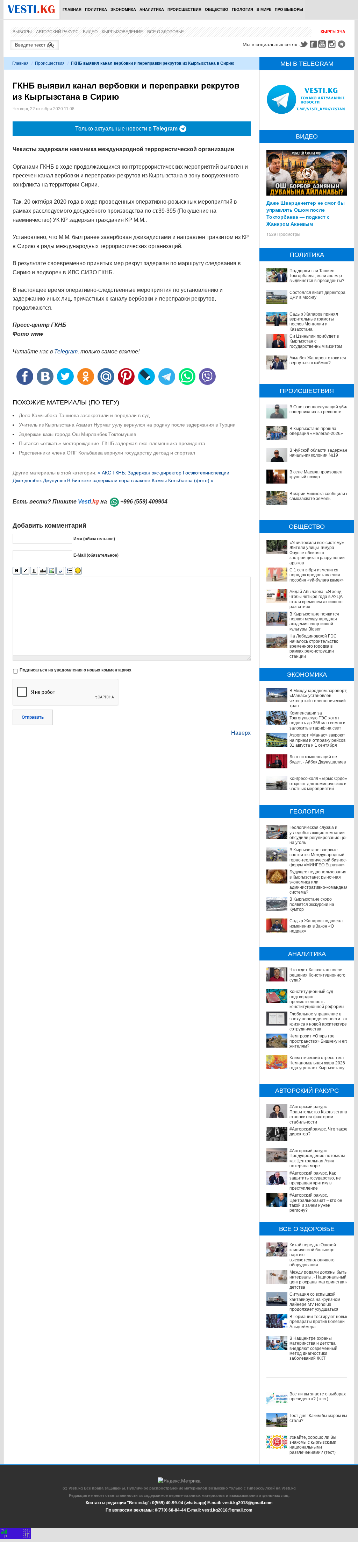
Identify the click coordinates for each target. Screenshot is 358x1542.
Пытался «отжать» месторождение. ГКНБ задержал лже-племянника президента (112, 443)
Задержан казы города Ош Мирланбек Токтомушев (77, 434)
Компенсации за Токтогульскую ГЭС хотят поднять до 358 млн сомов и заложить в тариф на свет (317, 721)
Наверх (241, 733)
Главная (72, 9)
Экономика (123, 9)
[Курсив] (25, 571)
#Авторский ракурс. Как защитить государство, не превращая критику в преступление (315, 1181)
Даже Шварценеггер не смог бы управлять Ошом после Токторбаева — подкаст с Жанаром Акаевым (305, 213)
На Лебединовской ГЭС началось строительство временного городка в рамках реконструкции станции (313, 646)
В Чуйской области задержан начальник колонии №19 (318, 453)
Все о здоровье (165, 31)
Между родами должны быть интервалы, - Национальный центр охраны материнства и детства (318, 1280)
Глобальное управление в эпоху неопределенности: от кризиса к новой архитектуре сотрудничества (318, 1021)
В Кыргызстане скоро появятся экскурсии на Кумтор (311, 904)
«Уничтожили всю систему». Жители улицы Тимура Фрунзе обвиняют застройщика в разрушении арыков (317, 552)
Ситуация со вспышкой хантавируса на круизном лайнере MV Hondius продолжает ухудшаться (314, 1302)
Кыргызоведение (122, 31)
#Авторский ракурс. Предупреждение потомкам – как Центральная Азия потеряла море (318, 1158)
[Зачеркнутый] (43, 571)
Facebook (313, 44)
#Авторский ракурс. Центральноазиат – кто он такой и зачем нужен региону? (315, 1203)
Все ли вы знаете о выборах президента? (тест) (317, 1396)
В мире (264, 9)
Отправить (33, 717)
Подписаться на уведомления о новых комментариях (75, 670)
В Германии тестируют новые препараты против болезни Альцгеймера (319, 1321)
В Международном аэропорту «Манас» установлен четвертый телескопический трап (319, 698)
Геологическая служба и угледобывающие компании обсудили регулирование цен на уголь (318, 835)
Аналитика (151, 9)
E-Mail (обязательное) (96, 555)
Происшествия (184, 9)
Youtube (323, 44)
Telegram (343, 44)
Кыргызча (333, 31)
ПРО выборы (289, 9)
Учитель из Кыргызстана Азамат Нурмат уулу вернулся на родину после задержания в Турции (127, 425)
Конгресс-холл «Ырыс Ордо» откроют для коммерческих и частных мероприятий (318, 783)
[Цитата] (60, 571)
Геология (242, 9)
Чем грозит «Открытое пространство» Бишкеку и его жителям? (318, 1041)
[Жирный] (17, 571)
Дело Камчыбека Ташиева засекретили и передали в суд (84, 415)
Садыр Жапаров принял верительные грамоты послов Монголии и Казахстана (313, 322)
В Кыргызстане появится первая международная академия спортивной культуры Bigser (314, 622)
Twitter (303, 44)
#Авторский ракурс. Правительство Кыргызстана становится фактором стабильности (318, 1114)
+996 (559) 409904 (143, 502)
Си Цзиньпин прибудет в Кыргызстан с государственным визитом (315, 341)
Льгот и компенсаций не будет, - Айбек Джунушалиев (317, 759)
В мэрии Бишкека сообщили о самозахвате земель (319, 496)
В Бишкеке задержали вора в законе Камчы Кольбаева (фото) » (140, 480)
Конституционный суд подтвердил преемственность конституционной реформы (316, 999)
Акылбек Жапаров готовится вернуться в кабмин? (317, 360)
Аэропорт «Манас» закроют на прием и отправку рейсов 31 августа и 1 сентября (317, 740)
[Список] (69, 571)
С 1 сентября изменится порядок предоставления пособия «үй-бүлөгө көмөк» (316, 575)
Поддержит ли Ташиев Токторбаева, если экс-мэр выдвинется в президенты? (316, 275)
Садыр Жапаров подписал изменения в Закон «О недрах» (316, 926)
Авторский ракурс (57, 31)
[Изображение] (52, 571)
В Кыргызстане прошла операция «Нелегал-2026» (316, 431)
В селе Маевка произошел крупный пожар (315, 474)
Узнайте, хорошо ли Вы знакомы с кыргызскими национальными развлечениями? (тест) (312, 1445)
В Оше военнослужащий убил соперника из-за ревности (319, 409)
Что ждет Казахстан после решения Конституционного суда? (317, 975)
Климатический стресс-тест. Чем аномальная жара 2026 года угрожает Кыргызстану (317, 1062)
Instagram (333, 44)
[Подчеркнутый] (34, 571)
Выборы (22, 31)
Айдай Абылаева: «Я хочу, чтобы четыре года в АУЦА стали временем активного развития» (316, 599)
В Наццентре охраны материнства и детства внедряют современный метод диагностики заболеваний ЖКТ (313, 1348)
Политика (96, 9)
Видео (90, 31)
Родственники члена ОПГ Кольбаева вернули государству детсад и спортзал (107, 453)
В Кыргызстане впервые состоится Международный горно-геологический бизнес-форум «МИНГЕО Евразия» (318, 857)
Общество (216, 9)
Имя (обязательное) (94, 538)
